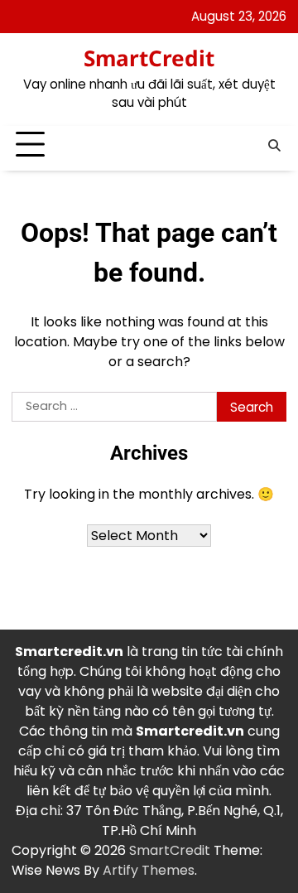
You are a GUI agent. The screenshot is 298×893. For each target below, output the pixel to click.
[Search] (274, 145)
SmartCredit (149, 58)
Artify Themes (149, 870)
